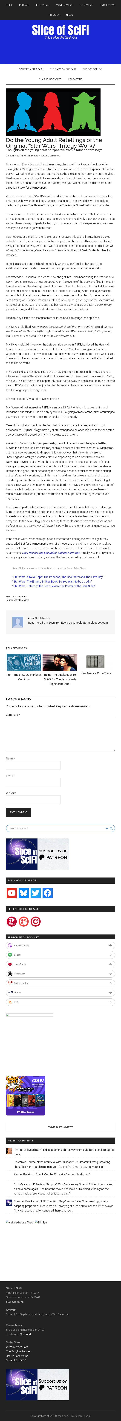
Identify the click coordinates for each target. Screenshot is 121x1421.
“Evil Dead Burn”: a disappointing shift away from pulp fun (57, 1149)
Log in (87, 1416)
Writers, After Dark (17, 1347)
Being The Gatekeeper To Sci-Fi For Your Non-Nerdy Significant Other (60, 679)
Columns (22, 596)
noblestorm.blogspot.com (91, 622)
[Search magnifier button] (111, 828)
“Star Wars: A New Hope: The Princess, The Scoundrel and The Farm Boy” (58, 577)
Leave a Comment (50, 155)
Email (10, 775)
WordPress (76, 1416)
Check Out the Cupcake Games (55, 1174)
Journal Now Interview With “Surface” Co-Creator (57, 1162)
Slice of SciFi (60, 32)
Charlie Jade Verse (17, 1356)
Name (10, 758)
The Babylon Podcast (18, 1351)
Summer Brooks (24, 1201)
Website (11, 793)
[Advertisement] (63, 51)
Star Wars (24, 600)
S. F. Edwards (31, 155)
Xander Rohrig (22, 1174)
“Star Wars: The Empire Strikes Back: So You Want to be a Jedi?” (52, 581)
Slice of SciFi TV (16, 1360)
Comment (13, 714)
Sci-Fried (25, 1334)
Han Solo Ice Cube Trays (96, 673)
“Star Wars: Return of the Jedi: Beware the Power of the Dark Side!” (53, 586)
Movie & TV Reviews (60, 1127)
